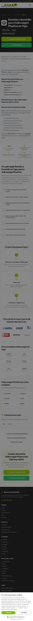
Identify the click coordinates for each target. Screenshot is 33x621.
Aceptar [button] (8, 612)
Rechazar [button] (24, 612)
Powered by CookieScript (16, 619)
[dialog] (16, 310)
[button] (16, 617)
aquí (27, 606)
